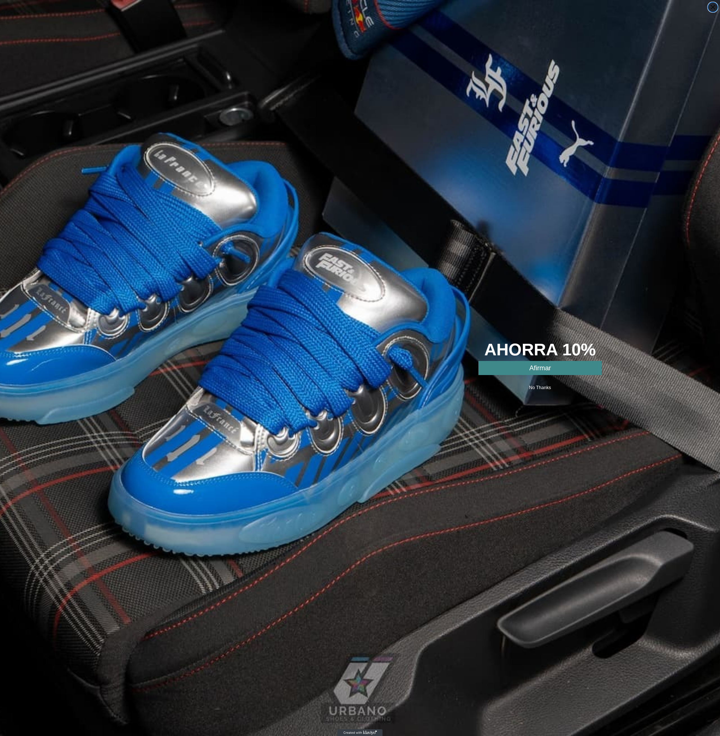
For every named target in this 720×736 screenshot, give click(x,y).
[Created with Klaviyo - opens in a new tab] (360, 732)
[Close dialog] (713, 7)
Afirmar (540, 368)
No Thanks (540, 387)
